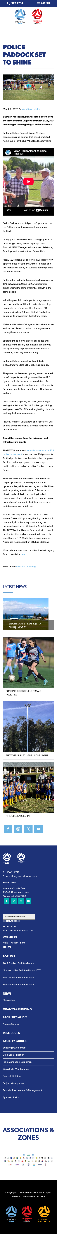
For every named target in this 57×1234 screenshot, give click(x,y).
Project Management (13, 1083)
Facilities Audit (15, 1017)
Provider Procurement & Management (22, 1090)
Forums (9, 956)
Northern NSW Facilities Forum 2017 (22, 970)
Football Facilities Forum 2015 (18, 985)
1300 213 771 (12, 872)
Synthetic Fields (11, 1097)
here (23, 554)
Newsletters (9, 1000)
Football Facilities (28, 16)
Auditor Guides (11, 1024)
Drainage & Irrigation (13, 1055)
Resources (11, 1033)
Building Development (14, 1048)
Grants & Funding (17, 1009)
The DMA (40, 1196)
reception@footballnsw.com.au (21, 876)
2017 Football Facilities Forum (18, 963)
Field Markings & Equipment (17, 1062)
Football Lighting (12, 1076)
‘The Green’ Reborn (18, 816)
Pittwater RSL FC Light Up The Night (27, 755)
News (7, 993)
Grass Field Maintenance (16, 1069)
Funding (31, 567)
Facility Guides (14, 1041)
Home (7, 947)
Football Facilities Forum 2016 (18, 977)
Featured (21, 567)
